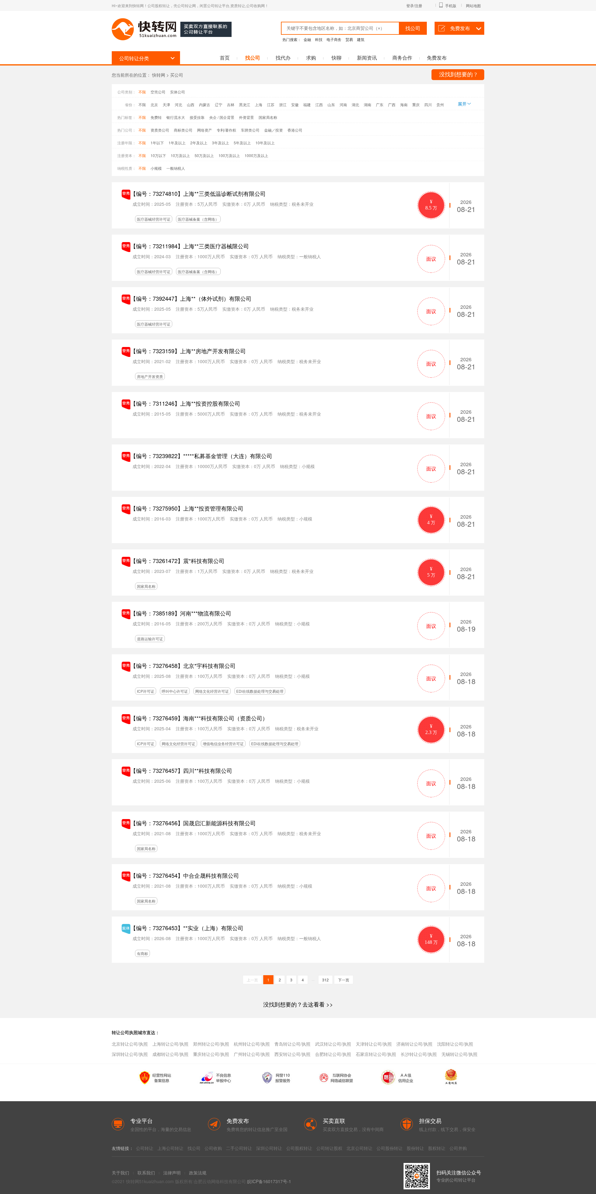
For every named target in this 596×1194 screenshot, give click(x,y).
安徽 (295, 104)
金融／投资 (273, 130)
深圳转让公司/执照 (130, 1054)
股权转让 (436, 1148)
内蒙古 (204, 104)
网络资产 (204, 130)
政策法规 (197, 1172)
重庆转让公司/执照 (211, 1054)
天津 (166, 104)
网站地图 (473, 5)
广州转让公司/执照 (252, 1054)
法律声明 (172, 1172)
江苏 (270, 104)
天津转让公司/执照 (374, 1044)
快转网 (158, 75)
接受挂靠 (197, 117)
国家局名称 (268, 117)
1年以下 (157, 142)
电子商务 (334, 39)
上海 (258, 104)
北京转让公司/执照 (130, 1044)
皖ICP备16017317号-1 (269, 1181)
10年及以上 (265, 142)
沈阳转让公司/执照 (455, 1044)
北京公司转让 (359, 1148)
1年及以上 (177, 142)
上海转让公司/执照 (170, 1044)
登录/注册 (414, 5)
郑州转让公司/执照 (211, 1044)
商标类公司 (183, 130)
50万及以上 (204, 155)
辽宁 (218, 104)
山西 (190, 104)
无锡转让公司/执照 (459, 1054)
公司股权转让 (299, 1148)
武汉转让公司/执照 (333, 1044)
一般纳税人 (175, 168)
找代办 (283, 57)
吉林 (230, 104)
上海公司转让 (170, 1148)
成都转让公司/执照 (170, 1054)
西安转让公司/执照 (292, 1054)
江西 (319, 104)
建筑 (360, 39)
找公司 (252, 57)
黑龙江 (244, 104)
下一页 (343, 979)
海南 (404, 104)
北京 (154, 104)
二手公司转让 (239, 1148)
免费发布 (460, 28)
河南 (343, 104)
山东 (331, 104)
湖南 (367, 104)
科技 (319, 39)
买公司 (176, 75)
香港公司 (294, 130)
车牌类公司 (250, 130)
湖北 (355, 104)
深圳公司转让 (269, 1148)
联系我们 (146, 1172)
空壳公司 (158, 91)
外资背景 (246, 117)
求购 (311, 57)
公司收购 (213, 1148)
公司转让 (144, 1148)
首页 (225, 57)
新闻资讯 (367, 57)
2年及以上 (198, 142)
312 (325, 979)
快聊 (336, 57)
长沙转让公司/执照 (419, 1054)
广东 (379, 104)
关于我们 (120, 1172)
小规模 (156, 168)
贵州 (440, 104)
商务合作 (402, 57)
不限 (142, 91)
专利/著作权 (226, 130)
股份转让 (415, 1148)
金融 (307, 39)
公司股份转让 (390, 1148)
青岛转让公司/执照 (292, 1044)
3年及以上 (220, 142)
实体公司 (177, 91)
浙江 (283, 104)
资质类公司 (160, 130)
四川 (428, 104)
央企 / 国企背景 (221, 117)
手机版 (450, 5)
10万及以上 (180, 155)
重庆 (416, 104)
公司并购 (458, 1148)
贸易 (349, 39)
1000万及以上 (256, 155)
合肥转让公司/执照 (333, 1054)
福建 (307, 104)
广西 (391, 104)
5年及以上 (242, 142)
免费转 (156, 117)
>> (298, 1004)
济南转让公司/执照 (414, 1044)
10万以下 (158, 155)
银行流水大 (175, 117)
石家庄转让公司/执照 (376, 1054)
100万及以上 (229, 155)
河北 (178, 104)
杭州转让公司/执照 (252, 1044)
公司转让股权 (329, 1148)
